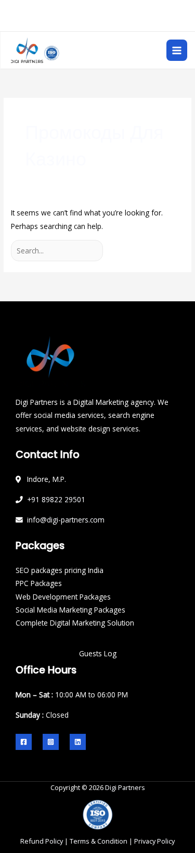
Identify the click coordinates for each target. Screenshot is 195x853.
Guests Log (97, 653)
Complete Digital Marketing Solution (75, 623)
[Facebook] (24, 742)
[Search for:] (58, 251)
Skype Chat (140, 22)
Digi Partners (125, 787)
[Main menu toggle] (177, 50)
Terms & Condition (98, 841)
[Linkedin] (78, 742)
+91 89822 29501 (75, 22)
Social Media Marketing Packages (70, 610)
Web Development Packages (63, 597)
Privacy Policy (154, 841)
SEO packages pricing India (59, 570)
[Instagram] (51, 742)
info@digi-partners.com (103, 8)
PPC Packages (39, 583)
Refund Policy (41, 841)
